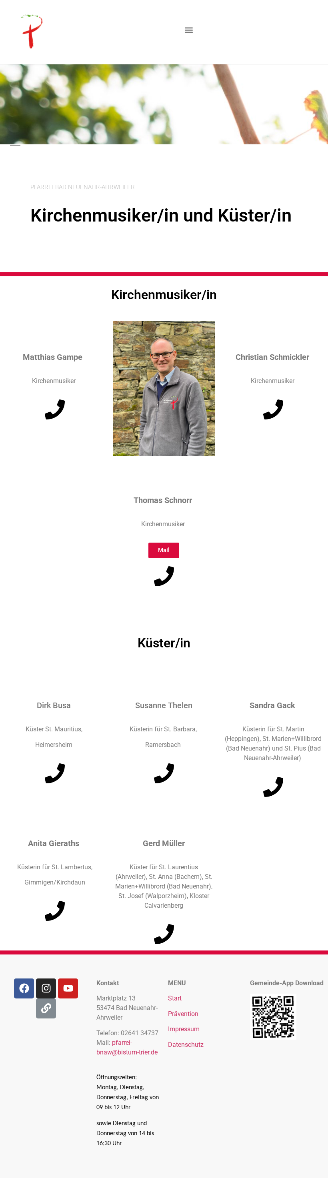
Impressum (184, 1029)
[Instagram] (46, 988)
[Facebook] (24, 988)
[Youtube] (68, 988)
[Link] (46, 1008)
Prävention (183, 1014)
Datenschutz (186, 1044)
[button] (188, 30)
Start (175, 998)
